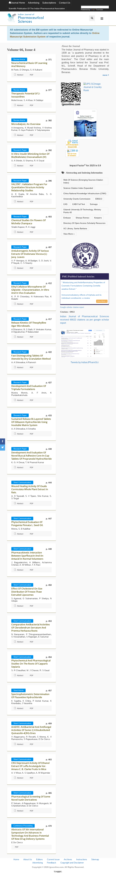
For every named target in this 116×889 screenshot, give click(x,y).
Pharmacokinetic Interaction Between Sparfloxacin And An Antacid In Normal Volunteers (27, 555)
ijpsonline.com (56, 867)
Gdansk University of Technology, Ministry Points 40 (82, 210)
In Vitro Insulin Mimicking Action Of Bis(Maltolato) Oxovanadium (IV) (30, 155)
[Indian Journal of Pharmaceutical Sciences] (25, 18)
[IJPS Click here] (84, 343)
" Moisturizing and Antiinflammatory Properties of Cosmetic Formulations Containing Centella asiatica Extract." (83, 285)
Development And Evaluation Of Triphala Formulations (28, 387)
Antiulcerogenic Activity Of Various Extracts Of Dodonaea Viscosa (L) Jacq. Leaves (30, 254)
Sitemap (95, 859)
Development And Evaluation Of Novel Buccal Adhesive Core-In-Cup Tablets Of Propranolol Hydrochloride (31, 455)
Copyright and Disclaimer (72, 862)
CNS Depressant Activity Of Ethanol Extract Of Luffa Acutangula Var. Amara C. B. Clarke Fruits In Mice (30, 766)
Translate (99, 10)
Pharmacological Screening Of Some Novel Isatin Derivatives (30, 798)
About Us (27, 859)
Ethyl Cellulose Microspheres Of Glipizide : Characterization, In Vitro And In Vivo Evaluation (30, 289)
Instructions (81, 859)
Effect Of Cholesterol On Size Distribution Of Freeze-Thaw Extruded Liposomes (26, 591)
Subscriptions (49, 3)
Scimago (94, 204)
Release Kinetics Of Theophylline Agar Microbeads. (28, 324)
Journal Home (18, 3)
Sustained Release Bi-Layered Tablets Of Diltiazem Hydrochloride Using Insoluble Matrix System (31, 422)
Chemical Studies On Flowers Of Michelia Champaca (28, 222)
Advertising (33, 3)
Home (16, 859)
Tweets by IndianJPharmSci (85, 362)
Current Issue (53, 859)
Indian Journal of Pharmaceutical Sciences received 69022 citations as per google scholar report (84, 319)
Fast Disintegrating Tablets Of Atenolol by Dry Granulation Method (31, 357)
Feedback (51, 862)
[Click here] (58, 871)
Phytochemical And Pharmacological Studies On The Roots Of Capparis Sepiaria (31, 663)
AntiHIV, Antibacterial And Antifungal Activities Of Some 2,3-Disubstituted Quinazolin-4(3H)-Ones (31, 730)
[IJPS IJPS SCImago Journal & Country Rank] (94, 87)
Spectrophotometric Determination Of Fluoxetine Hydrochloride (30, 696)
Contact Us (64, 3)
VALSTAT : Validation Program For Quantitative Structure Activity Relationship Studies (29, 187)
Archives (68, 859)
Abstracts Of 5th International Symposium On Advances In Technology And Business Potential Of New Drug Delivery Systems (30, 834)
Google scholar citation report (72, 307)
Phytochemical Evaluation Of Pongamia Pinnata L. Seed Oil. (27, 524)
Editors (39, 859)
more (105, 75)
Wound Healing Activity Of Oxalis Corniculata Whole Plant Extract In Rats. (29, 489)
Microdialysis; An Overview (25, 124)
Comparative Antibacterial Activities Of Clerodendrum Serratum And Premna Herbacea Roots (30, 627)
